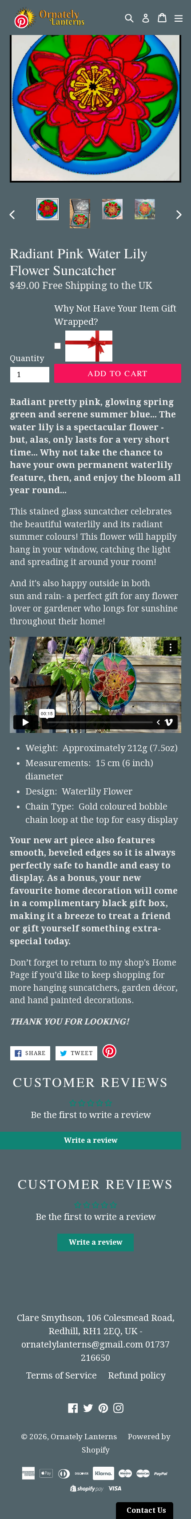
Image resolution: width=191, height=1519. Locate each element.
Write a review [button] (91, 1140)
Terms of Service (61, 1375)
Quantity (27, 358)
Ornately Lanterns (84, 1436)
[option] (47, 209)
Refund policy (136, 1375)
